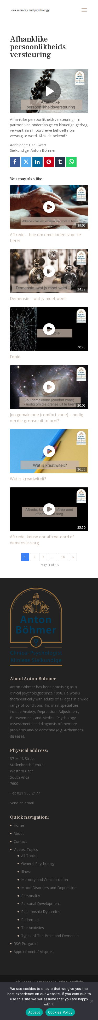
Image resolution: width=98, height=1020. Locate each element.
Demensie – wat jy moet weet (38, 298)
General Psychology (38, 863)
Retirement (30, 919)
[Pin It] (49, 162)
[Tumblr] (60, 162)
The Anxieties (32, 927)
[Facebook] (15, 162)
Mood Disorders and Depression (49, 887)
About (19, 833)
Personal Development (40, 903)
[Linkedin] (37, 162)
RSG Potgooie (25, 943)
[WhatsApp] (71, 162)
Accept (34, 1012)
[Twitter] (26, 162)
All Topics (29, 855)
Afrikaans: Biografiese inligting (41, 982)
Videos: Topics (26, 849)
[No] (91, 1001)
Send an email (22, 802)
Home (19, 825)
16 (63, 556)
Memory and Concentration (44, 879)
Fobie (15, 357)
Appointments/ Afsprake (34, 951)
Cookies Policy (60, 1012)
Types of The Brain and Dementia (50, 935)
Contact (20, 841)
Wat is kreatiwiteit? (28, 479)
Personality (30, 895)
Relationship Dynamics (40, 911)
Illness (26, 871)
